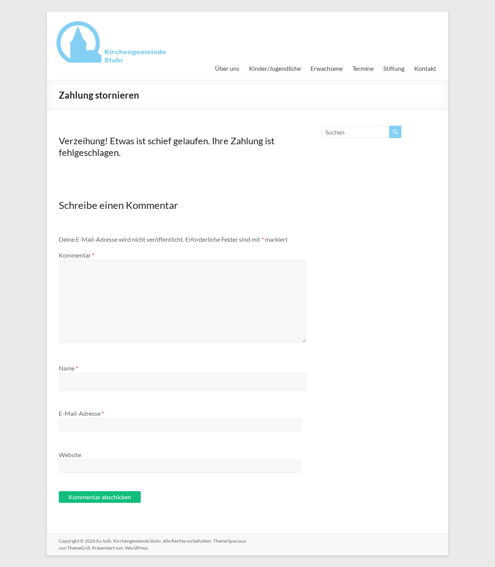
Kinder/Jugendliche (275, 68)
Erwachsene (327, 68)
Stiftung (394, 68)
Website (70, 454)
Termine (363, 68)
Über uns (227, 68)
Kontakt (425, 68)
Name (68, 368)
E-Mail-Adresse (81, 413)
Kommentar (76, 255)
